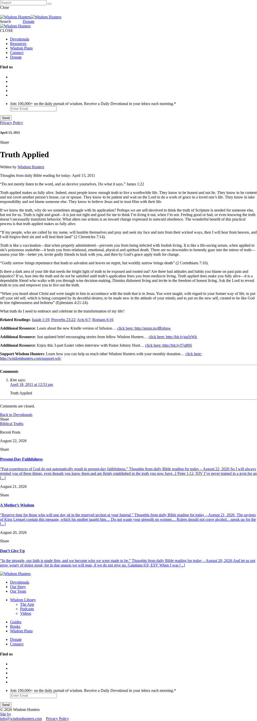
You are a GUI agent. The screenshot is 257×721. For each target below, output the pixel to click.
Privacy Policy (11, 123)
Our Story (18, 587)
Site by (5, 714)
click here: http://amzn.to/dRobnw (144, 328)
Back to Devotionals (16, 415)
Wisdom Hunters (31, 167)
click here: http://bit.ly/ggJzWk (173, 337)
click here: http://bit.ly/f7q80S (168, 345)
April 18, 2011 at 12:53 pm (31, 384)
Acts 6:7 (83, 320)
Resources (18, 43)
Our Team (18, 591)
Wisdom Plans (21, 48)
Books (15, 626)
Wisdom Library (23, 600)
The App (27, 604)
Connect (16, 52)
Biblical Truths (11, 424)
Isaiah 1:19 (40, 320)
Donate (28, 21)
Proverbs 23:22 (63, 320)
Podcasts (27, 609)
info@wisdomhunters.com (21, 718)
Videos (25, 613)
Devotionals (19, 39)
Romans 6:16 (102, 320)
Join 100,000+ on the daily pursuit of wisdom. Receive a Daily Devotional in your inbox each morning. (93, 103)
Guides (15, 622)
